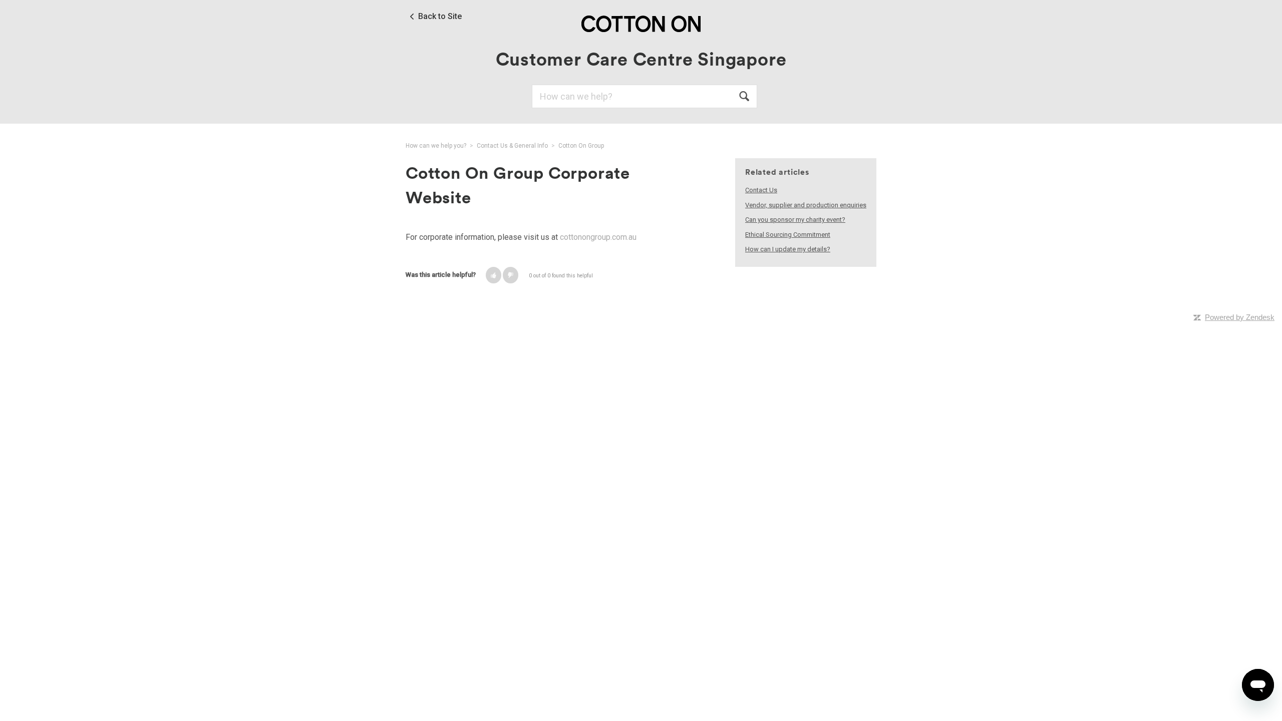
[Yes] (493, 275)
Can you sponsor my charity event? (795, 219)
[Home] (641, 23)
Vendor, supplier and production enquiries (805, 205)
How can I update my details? (787, 249)
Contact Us (761, 190)
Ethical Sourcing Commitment (787, 234)
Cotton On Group (581, 145)
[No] (510, 275)
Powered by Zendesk (1239, 317)
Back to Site (440, 17)
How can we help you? (436, 145)
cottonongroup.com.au (598, 237)
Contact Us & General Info (512, 145)
